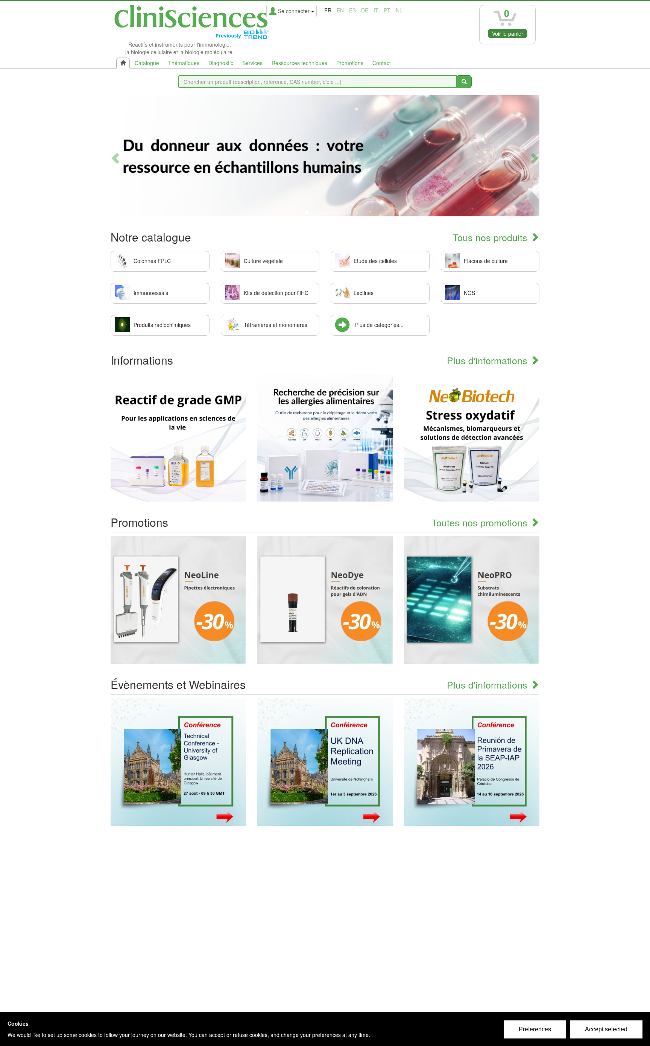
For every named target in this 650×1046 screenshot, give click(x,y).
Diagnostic (220, 63)
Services (252, 63)
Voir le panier (507, 33)
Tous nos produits (491, 237)
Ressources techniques (299, 63)
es (352, 10)
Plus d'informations (488, 360)
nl (399, 10)
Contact (381, 63)
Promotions (349, 63)
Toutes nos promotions (480, 522)
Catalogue (147, 63)
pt (387, 10)
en (340, 10)
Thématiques (183, 63)
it (376, 10)
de (364, 10)
